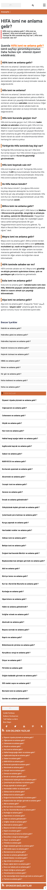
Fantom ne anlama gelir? (13, 879)
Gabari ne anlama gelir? (12, 758)
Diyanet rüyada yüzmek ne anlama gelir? (19, 737)
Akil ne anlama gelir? (11, 804)
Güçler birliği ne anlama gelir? (15, 870)
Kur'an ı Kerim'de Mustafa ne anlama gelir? (19, 810)
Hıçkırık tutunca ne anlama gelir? (15, 348)
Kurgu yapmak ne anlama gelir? (15, 786)
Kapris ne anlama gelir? (12, 831)
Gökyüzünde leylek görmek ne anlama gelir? (20, 780)
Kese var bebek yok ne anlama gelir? (17, 867)
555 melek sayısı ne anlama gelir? (16, 849)
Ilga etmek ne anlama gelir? (14, 861)
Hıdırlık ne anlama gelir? (11, 328)
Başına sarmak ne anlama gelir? (15, 828)
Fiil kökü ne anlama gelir (12, 843)
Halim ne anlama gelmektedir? (15, 819)
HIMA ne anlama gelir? (10, 361)
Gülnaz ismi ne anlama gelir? (14, 792)
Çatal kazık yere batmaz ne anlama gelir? (19, 782)
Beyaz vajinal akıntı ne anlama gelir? (17, 864)
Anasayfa (5, 12)
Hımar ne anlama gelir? (11, 367)
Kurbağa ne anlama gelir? (13, 813)
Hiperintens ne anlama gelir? (14, 816)
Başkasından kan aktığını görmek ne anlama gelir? (22, 801)
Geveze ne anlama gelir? (13, 773)
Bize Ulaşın (7, 722)
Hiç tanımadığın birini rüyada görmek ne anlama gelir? (24, 876)
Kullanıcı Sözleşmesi (10, 716)
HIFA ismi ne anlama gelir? (27, 45)
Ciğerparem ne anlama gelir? (14, 740)
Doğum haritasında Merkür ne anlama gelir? (20, 798)
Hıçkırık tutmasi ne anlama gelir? (15, 354)
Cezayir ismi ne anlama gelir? (14, 770)
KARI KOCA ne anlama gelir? (14, 761)
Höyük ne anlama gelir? (12, 746)
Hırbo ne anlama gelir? (10, 387)
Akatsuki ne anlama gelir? (13, 825)
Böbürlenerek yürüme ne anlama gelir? (18, 834)
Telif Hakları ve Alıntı (10, 719)
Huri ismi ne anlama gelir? (13, 749)
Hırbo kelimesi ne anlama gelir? (14, 380)
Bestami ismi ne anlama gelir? (15, 852)
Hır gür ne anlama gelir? (11, 374)
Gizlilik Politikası (9, 713)
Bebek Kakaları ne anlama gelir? (15, 858)
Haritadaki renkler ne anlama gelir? (17, 789)
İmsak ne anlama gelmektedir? (15, 777)
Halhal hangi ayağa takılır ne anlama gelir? (19, 752)
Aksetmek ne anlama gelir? (14, 767)
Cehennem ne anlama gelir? (14, 743)
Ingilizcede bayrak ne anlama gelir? (17, 755)
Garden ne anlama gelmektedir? (16, 855)
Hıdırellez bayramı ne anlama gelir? (16, 341)
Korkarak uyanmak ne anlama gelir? (17, 764)
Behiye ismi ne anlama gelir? (14, 795)
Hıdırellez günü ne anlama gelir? (14, 335)
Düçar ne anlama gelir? (12, 840)
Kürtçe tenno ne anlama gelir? (15, 807)
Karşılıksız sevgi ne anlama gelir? (16, 837)
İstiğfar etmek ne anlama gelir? (15, 822)
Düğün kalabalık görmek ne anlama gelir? (19, 846)
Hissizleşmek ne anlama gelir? (15, 873)
